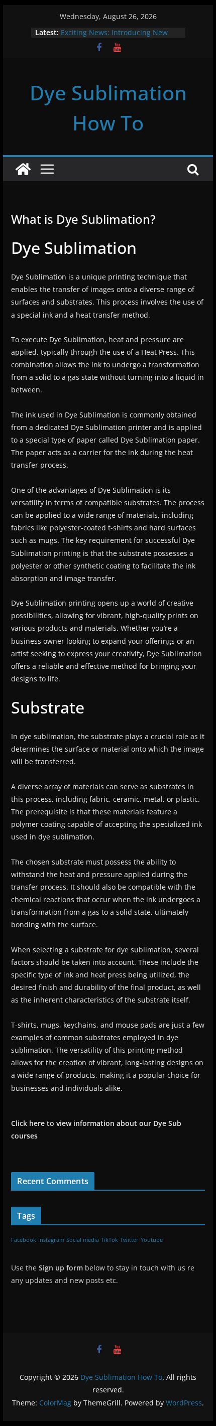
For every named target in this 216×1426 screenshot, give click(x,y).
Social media (82, 1239)
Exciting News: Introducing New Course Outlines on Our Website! (116, 37)
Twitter (129, 1239)
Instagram (51, 1239)
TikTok (109, 1239)
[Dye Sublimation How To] (23, 169)
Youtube (152, 1239)
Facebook (23, 1239)
